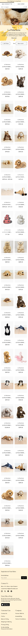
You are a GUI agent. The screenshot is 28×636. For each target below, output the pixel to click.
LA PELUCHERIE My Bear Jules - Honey (7, 259)
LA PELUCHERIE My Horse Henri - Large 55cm (21, 204)
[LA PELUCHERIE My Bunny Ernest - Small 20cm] (21, 219)
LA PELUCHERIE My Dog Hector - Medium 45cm (21, 287)
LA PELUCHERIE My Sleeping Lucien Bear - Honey (7, 177)
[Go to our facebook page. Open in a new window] (8, 591)
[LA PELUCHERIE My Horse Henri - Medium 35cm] (21, 467)
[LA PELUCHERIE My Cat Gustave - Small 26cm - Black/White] (7, 329)
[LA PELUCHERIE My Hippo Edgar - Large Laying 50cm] (21, 522)
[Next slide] (26, 1)
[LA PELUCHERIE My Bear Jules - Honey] (7, 247)
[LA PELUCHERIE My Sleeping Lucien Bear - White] (7, 191)
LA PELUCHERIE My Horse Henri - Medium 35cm (21, 480)
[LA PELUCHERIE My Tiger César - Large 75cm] (7, 440)
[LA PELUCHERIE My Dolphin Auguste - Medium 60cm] (21, 329)
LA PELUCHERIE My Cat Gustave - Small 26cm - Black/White (7, 342)
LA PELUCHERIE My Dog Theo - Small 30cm (7, 370)
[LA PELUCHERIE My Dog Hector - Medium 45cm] (21, 274)
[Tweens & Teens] (21, 4)
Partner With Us (19, 613)
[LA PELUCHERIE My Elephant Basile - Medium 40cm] (7, 522)
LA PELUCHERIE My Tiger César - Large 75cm (7, 452)
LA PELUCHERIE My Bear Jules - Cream (21, 259)
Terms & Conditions (20, 619)
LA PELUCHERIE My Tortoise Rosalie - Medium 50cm (7, 66)
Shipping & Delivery (6, 621)
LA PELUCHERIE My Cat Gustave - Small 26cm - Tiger (21, 94)
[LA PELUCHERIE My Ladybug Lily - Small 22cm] (7, 219)
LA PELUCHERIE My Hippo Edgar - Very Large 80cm (7, 149)
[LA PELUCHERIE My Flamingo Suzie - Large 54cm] (21, 357)
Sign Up (24, 577)
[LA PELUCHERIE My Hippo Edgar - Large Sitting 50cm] (7, 109)
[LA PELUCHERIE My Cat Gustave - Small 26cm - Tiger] (21, 81)
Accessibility (18, 616)
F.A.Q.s (3, 616)
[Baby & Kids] (7, 4)
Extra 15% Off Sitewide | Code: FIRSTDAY (14, 1)
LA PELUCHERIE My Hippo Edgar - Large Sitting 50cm (7, 122)
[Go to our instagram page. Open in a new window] (2, 591)
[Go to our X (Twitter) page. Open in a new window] (5, 591)
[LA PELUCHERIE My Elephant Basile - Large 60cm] (7, 550)
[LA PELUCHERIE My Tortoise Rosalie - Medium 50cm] (7, 54)
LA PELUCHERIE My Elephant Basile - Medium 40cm (7, 535)
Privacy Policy (5, 624)
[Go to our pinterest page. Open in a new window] (11, 591)
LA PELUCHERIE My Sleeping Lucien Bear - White (7, 204)
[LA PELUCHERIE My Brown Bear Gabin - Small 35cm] (21, 412)
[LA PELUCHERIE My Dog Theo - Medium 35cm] (7, 495)
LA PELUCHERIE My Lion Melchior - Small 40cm (21, 508)
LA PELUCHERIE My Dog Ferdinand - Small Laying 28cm (21, 452)
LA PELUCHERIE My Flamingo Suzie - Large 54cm (21, 370)
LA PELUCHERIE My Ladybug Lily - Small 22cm (7, 232)
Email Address (4, 575)
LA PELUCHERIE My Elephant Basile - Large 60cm (7, 563)
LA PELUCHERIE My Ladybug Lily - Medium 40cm (21, 177)
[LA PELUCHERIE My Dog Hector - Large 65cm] (7, 274)
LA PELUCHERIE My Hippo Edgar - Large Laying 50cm (21, 535)
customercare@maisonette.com (9, 588)
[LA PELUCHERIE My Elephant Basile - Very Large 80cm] (7, 412)
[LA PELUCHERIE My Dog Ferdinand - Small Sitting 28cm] (7, 385)
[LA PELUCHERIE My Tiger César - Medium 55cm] (21, 109)
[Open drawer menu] (2, 7)
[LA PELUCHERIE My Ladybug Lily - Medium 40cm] (21, 164)
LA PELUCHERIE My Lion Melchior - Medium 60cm (21, 149)
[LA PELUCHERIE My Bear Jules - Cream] (21, 247)
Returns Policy (5, 619)
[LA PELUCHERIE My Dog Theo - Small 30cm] (7, 357)
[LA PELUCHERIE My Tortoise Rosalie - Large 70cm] (7, 302)
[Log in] (24, 7)
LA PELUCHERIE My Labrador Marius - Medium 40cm (21, 66)
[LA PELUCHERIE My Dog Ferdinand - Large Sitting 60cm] (21, 385)
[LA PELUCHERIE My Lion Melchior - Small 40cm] (21, 495)
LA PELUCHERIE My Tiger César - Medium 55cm (21, 122)
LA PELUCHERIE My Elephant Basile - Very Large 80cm (7, 425)
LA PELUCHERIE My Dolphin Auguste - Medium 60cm (21, 342)
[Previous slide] (2, 1)
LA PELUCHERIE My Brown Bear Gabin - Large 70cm (21, 315)
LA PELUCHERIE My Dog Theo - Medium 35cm (7, 508)
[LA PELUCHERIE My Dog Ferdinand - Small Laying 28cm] (21, 440)
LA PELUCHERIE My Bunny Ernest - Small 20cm (21, 232)
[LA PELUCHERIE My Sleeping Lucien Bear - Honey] (7, 164)
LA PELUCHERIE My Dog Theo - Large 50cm (7, 94)
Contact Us (4, 613)
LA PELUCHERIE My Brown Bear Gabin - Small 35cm (21, 425)
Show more (14, 37)
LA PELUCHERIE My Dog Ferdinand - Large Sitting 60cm (21, 397)
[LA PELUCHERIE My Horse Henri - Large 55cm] (21, 191)
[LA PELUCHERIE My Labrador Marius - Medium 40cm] (21, 54)
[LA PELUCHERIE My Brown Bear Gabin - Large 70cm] (21, 302)
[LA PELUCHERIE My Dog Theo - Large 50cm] (7, 81)
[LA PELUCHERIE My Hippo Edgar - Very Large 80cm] (7, 136)
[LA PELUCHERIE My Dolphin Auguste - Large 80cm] (7, 467)
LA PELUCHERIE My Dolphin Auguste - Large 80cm (7, 480)
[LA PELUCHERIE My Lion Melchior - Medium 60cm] (21, 136)
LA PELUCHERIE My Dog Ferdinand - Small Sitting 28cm (7, 397)
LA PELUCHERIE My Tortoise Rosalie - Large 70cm (7, 315)
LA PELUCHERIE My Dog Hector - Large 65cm (7, 287)
